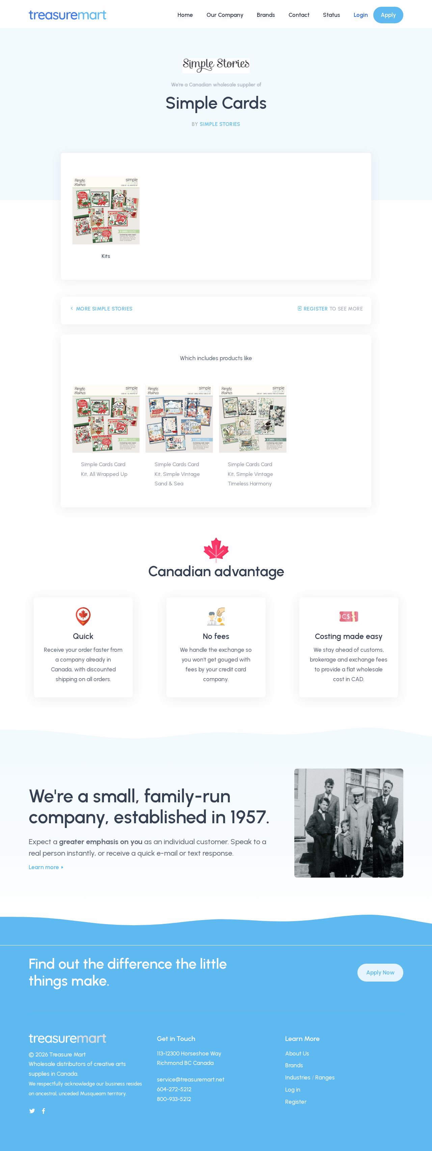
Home (185, 14)
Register (315, 309)
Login (361, 14)
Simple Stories (220, 124)
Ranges (325, 1077)
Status (331, 14)
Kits (106, 256)
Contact (299, 14)
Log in (292, 1089)
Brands (266, 14)
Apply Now (380, 972)
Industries (297, 1077)
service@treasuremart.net (190, 1079)
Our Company (225, 14)
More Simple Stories (103, 309)
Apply (388, 14)
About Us (297, 1053)
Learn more (44, 867)
